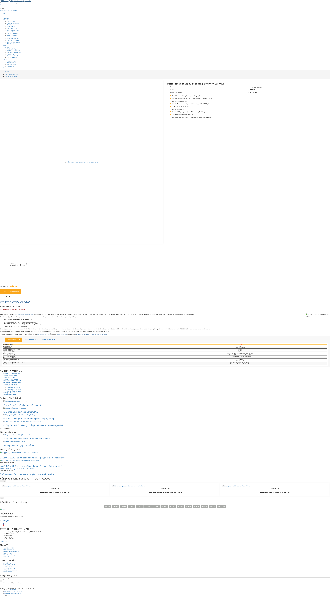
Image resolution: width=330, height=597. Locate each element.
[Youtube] (3, 525)
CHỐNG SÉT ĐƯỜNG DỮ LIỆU (12, 381)
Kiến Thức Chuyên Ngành (14, 52)
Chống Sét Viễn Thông (13, 30)
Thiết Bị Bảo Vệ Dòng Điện (14, 389)
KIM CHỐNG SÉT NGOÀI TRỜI (12, 374)
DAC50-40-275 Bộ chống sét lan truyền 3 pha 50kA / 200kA (27, 474)
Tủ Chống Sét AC (11, 25)
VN (4, 12)
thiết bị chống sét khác (43, 334)
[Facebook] (3, 524)
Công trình (6, 45)
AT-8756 (172, 506)
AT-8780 (212, 506)
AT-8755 (204, 506)
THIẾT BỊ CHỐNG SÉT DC (10, 379)
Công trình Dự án (8, 553)
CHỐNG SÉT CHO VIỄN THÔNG (12, 382)
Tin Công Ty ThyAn (12, 49)
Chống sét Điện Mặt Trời (13, 42)
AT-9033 (148, 506)
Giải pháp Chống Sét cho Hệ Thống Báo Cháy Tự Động (28, 418)
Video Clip (6, 556)
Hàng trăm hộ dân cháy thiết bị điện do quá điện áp (26, 438)
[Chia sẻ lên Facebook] (3, 296)
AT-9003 (115, 506)
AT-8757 (180, 506)
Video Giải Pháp (11, 61)
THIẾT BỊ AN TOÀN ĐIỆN (11, 74)
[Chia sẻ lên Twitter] (8, 296)
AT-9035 (140, 506)
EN (4, 14)
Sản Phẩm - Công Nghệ (13, 51)
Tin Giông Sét (10, 54)
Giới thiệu (6, 18)
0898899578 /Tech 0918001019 (8, 10)
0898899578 (12, 590)
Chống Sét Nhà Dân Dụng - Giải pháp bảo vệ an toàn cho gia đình (33, 425)
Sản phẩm (6, 20)
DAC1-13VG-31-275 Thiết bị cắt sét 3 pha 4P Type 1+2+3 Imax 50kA (31, 465)
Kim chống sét (7, 563)
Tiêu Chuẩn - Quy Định (13, 56)
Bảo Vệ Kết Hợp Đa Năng (14, 391)
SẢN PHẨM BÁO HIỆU (9, 394)
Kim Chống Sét (11, 21)
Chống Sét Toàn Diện (13, 39)
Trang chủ (7, 71)
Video (5, 59)
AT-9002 (123, 506)
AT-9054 (132, 506)
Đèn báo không (7, 572)
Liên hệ (5, 68)
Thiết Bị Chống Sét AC (13, 23)
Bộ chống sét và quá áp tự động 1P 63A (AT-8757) (275, 492)
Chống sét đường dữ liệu (10, 570)
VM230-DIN (221, 506)
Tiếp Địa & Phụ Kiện (12, 33)
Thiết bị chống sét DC (9, 568)
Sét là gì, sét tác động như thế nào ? (20, 445)
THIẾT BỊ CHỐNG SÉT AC (10, 375)
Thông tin (6, 47)
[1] (1, 581)
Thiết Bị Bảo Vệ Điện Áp (11, 76)
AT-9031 (164, 506)
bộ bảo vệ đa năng (62, 334)
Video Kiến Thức (11, 63)
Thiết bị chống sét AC (9, 565)
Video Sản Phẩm (11, 64)
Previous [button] (3, 481)
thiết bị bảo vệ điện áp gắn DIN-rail (24, 314)
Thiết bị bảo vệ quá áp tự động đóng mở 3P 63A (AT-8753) (165, 492)
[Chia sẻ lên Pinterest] (11, 296)
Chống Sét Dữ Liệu (12, 28)
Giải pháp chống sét (8, 550)
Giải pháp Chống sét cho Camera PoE (20, 411)
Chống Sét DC (11, 26)
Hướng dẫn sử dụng (31, 340)
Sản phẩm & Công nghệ (9, 555)
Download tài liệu (48, 340)
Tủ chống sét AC (7, 566)
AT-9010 (188, 506)
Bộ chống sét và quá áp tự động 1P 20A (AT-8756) (55, 492)
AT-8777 (196, 506)
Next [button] (2, 498)
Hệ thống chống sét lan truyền (11, 551)
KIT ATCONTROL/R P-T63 (15, 302)
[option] (81, 162)
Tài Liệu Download (12, 57)
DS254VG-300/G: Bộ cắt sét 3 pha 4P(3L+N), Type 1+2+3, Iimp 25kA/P (32, 457)
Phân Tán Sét (10, 44)
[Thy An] (4, 520)
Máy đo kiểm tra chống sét (14, 386)
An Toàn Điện (10, 32)
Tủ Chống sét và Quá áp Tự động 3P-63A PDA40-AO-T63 (91, 334)
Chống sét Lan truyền (13, 40)
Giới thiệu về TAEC (8, 548)
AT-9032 (156, 506)
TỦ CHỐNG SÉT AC (9, 377)
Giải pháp (6, 37)
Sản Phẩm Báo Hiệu (12, 35)
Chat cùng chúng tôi (16, 591)
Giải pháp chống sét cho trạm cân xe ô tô (22, 404)
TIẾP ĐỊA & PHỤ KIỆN (9, 393)
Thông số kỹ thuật (14, 340)
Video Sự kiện (10, 66)
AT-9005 (107, 506)
